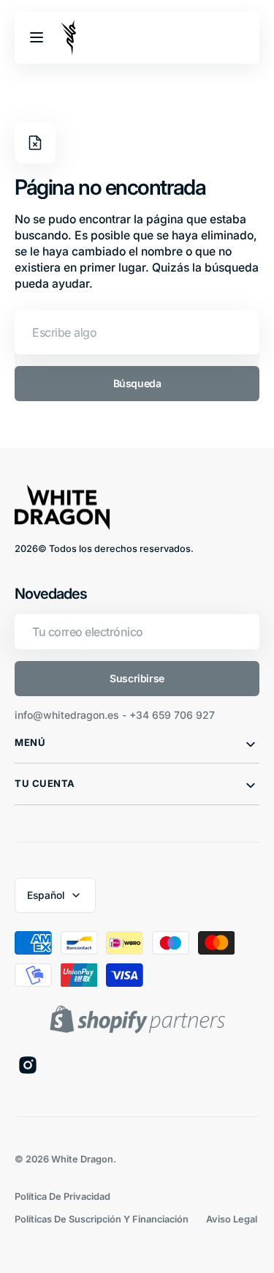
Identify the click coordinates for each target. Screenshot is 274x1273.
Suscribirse (137, 678)
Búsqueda (137, 383)
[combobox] (137, 332)
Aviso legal (231, 1219)
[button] (36, 37)
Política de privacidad (62, 1196)
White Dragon (82, 1159)
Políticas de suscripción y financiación (102, 1219)
